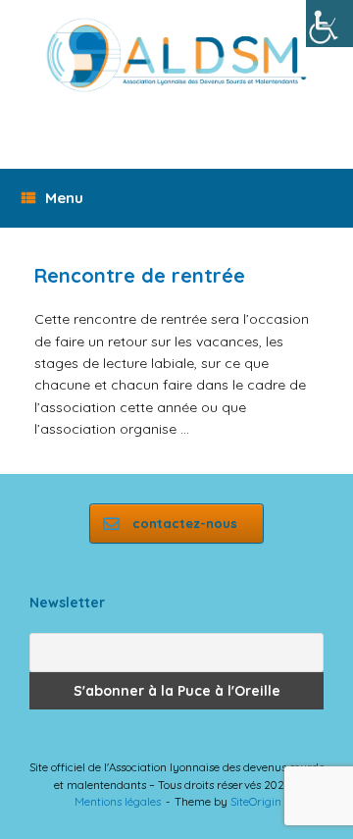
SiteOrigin (255, 801)
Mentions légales (118, 801)
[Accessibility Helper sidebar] (329, 23)
